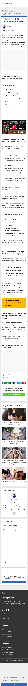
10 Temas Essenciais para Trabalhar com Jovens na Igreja (14, 482)
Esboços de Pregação (8, 649)
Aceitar (14, 684)
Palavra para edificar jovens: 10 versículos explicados (13, 303)
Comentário (6, 535)
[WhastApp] (8, 383)
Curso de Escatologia (7, 654)
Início (4, 10)
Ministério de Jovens (9, 11)
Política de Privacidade (8, 621)
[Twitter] (12, 383)
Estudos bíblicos (6, 634)
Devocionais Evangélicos (8, 652)
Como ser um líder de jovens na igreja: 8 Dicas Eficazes (14, 442)
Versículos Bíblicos (7, 636)
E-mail (4, 563)
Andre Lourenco (11, 26)
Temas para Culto (7, 647)
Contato (4, 616)
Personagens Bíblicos (7, 639)
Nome (4, 556)
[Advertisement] (14, 60)
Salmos (4, 629)
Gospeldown (20, 660)
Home (3, 613)
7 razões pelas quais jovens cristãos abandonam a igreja (14, 423)
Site (3, 569)
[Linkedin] (16, 383)
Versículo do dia (6, 631)
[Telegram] (20, 383)
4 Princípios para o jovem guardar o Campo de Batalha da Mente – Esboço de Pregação (14, 462)
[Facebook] (4, 383)
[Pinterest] (24, 383)
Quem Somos (5, 618)
